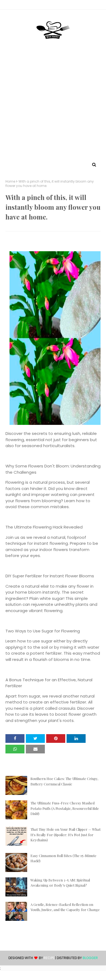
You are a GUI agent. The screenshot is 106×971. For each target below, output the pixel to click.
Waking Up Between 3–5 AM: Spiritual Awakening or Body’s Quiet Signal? (60, 883)
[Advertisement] (53, 105)
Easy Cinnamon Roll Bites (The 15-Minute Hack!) (63, 858)
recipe (49, 958)
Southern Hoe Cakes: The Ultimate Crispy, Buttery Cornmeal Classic (64, 781)
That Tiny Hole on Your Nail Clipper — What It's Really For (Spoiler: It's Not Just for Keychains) (65, 834)
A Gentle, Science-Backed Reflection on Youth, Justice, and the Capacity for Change (65, 907)
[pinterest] (53, 5)
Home (10, 181)
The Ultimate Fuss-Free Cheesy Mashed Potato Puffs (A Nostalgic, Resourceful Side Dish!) (64, 808)
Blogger (90, 958)
